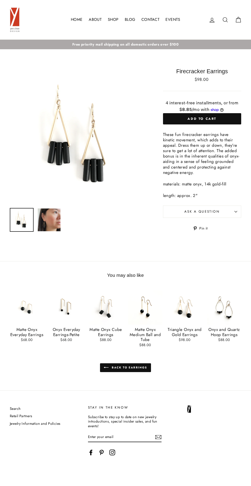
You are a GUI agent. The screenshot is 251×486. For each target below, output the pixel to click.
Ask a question (202, 211)
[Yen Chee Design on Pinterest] (101, 452)
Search (15, 408)
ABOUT (95, 19)
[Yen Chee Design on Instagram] (112, 452)
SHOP (113, 19)
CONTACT (150, 19)
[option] (125, 44)
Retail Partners (21, 415)
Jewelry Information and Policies (35, 423)
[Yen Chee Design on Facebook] (91, 452)
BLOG (130, 19)
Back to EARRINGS (129, 367)
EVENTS (172, 19)
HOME (77, 19)
